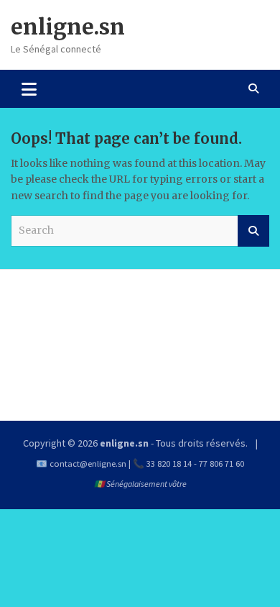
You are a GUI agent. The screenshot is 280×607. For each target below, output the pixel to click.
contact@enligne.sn (88, 463)
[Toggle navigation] (29, 88)
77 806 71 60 (221, 463)
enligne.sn (68, 26)
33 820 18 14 (169, 463)
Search (253, 231)
